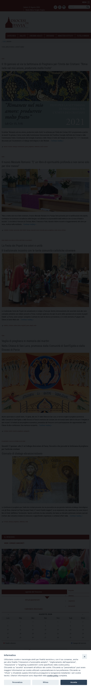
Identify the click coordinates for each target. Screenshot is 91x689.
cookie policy (52, 675)
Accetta (73, 682)
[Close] (84, 656)
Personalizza (17, 682)
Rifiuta (45, 682)
